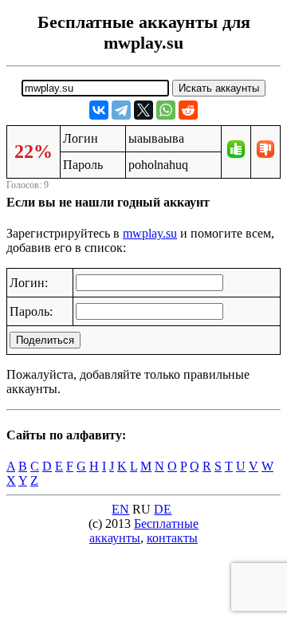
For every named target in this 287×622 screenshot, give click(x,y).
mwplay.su (150, 233)
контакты (172, 538)
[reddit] (188, 110)
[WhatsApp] (165, 110)
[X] (143, 110)
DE (162, 509)
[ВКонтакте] (98, 110)
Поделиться (45, 340)
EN (120, 509)
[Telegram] (121, 110)
